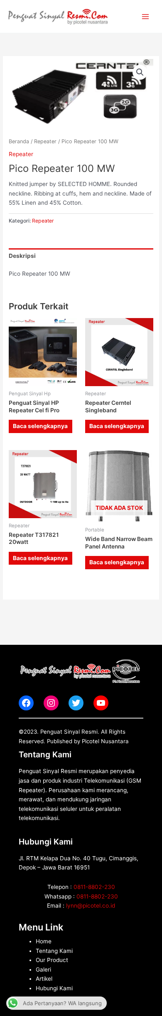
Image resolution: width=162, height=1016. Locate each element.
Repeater (45, 141)
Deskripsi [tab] (22, 255)
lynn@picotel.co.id (90, 905)
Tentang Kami (54, 950)
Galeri (43, 969)
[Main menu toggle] (145, 16)
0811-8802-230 (94, 887)
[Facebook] (26, 702)
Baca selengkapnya (40, 426)
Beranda (19, 141)
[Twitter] (76, 702)
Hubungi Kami (54, 988)
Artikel (44, 978)
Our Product (52, 960)
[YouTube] (100, 702)
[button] (140, 72)
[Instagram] (51, 702)
